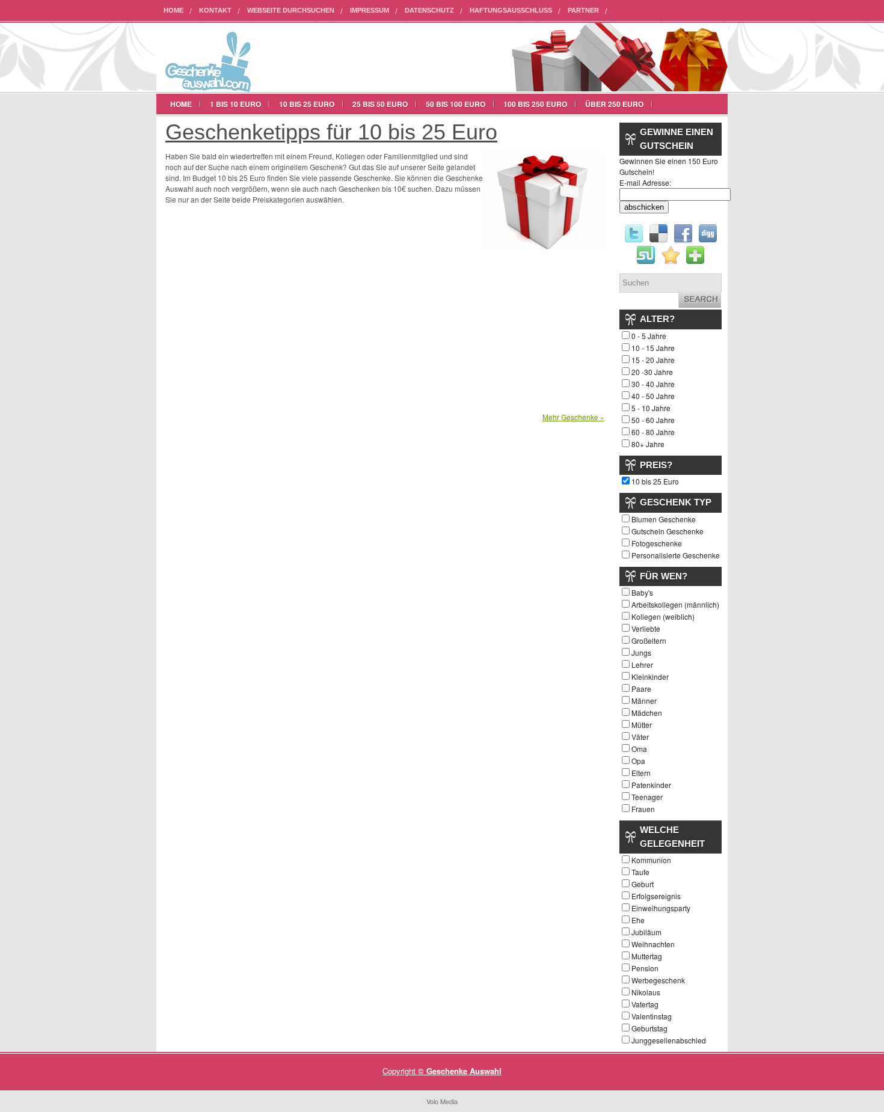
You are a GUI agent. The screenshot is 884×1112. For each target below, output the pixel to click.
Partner (583, 10)
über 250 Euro (614, 104)
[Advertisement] (266, 311)
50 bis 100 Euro (455, 104)
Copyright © (404, 1071)
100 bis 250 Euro (535, 104)
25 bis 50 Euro (380, 104)
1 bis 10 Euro (235, 104)
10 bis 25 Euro (306, 104)
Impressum (369, 10)
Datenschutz (429, 10)
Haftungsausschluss (511, 10)
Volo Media (442, 1101)
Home (173, 10)
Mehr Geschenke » (573, 417)
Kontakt (215, 10)
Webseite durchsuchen (290, 10)
